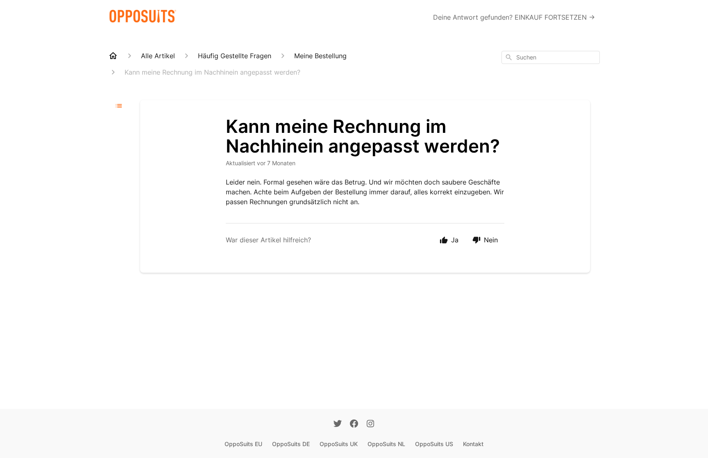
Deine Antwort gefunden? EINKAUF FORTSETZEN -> (514, 17)
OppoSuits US (434, 443)
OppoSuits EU (243, 443)
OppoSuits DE (291, 443)
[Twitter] (338, 424)
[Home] (113, 56)
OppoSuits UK (339, 443)
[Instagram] (370, 424)
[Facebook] (354, 424)
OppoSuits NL (386, 443)
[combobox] (551, 57)
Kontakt (473, 443)
